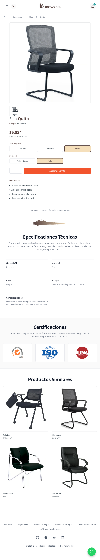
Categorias (17, 17)
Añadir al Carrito (57, 170)
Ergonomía (23, 524)
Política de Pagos (41, 524)
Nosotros (8, 524)
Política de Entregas (63, 524)
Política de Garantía (87, 524)
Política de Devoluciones (50, 529)
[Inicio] (4, 17)
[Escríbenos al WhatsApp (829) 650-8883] (92, 551)
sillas (31, 17)
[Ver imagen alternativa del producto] (15, 111)
